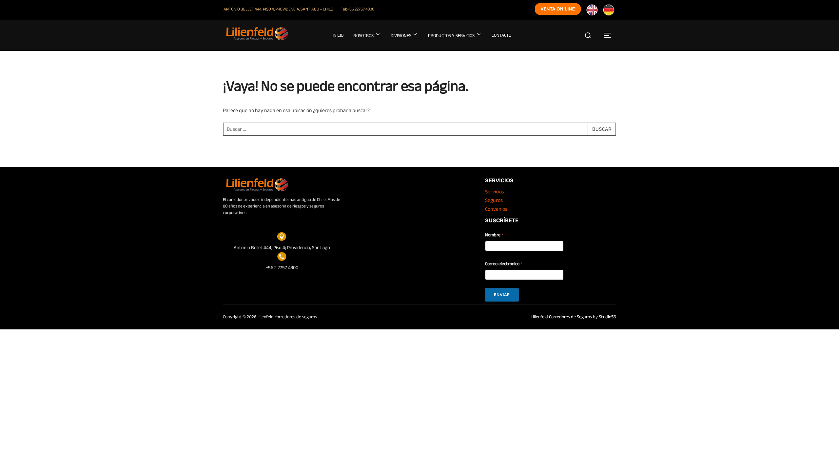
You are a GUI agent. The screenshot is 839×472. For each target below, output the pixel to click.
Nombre (494, 235)
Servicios (494, 192)
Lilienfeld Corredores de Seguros (561, 316)
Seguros (494, 200)
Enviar (502, 294)
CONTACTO (501, 35)
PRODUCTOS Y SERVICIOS (451, 35)
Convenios (496, 209)
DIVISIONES (401, 35)
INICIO (338, 35)
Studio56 (607, 316)
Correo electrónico (503, 263)
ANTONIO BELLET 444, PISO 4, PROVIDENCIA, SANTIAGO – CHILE (278, 9)
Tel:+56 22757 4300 (357, 9)
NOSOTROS (363, 35)
